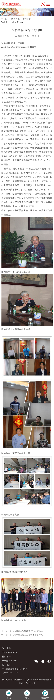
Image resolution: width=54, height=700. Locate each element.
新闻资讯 (15, 19)
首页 (6, 19)
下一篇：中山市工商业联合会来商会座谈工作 (22, 635)
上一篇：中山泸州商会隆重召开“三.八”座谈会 (22, 631)
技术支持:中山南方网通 (12, 680)
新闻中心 (27, 19)
